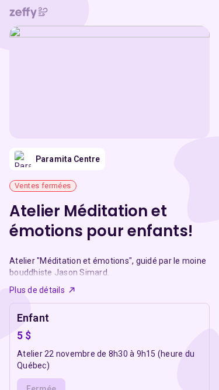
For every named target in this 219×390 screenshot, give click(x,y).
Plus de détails (37, 290)
